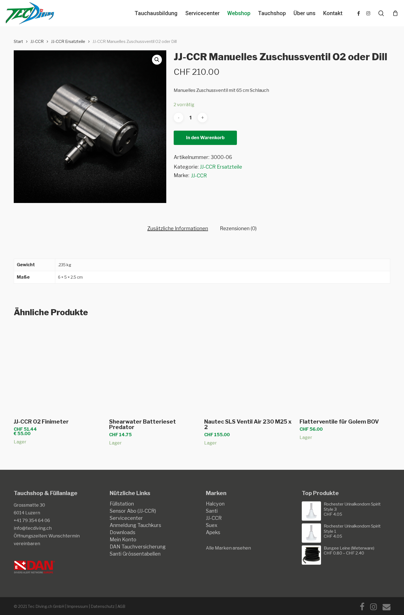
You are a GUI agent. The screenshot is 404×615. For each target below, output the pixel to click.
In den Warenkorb (205, 137)
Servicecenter (126, 518)
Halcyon (215, 503)
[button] (157, 60)
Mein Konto (123, 539)
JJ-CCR (37, 41)
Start (18, 41)
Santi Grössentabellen (135, 553)
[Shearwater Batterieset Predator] (154, 368)
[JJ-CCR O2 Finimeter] (59, 368)
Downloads (122, 532)
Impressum (77, 606)
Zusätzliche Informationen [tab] (177, 228)
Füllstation (122, 503)
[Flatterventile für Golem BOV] (345, 368)
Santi (212, 511)
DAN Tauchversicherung (138, 546)
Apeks (213, 532)
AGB (121, 606)
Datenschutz (103, 606)
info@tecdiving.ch (33, 528)
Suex (211, 525)
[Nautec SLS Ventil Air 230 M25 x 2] (249, 368)
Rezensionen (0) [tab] (238, 228)
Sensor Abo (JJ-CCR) (133, 511)
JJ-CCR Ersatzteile (68, 41)
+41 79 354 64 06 (32, 520)
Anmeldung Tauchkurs (135, 525)
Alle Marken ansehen (228, 548)
